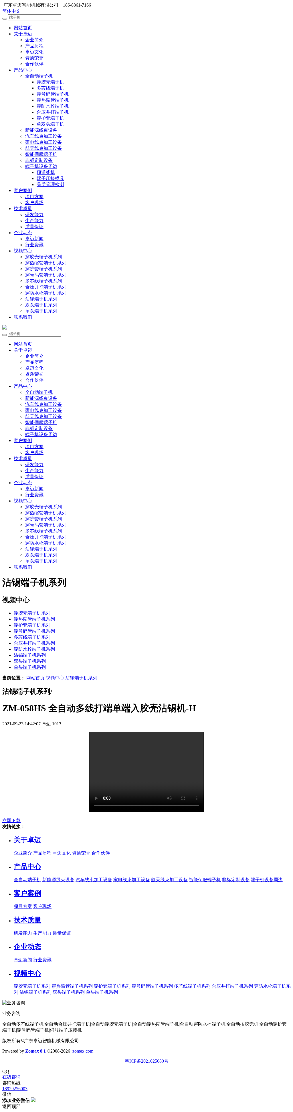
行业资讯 (34, 244)
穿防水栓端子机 (53, 106)
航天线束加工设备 (43, 148)
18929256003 (14, 1088)
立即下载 (11, 820)
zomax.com (82, 1051)
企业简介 (34, 39)
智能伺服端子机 (41, 154)
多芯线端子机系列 (43, 280)
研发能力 (34, 214)
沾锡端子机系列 (41, 299)
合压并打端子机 (53, 112)
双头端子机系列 (41, 305)
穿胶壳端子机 (50, 82)
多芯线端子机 (50, 88)
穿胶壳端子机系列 (43, 256)
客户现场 (34, 202)
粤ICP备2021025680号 (147, 1061)
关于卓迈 (23, 33)
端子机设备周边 (41, 166)
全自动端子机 (39, 75)
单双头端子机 (50, 124)
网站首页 (23, 27)
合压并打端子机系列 (45, 286)
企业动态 (23, 232)
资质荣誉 (34, 57)
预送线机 (46, 172)
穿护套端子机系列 (43, 268)
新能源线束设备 (41, 130)
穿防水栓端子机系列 (45, 292)
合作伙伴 (34, 63)
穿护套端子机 (50, 118)
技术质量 (23, 208)
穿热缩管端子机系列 (45, 262)
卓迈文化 (34, 51)
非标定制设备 (39, 160)
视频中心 (23, 250)
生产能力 (34, 220)
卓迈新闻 (34, 238)
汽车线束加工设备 (43, 136)
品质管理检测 (50, 184)
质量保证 (34, 226)
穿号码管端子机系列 (45, 274)
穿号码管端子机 (53, 94)
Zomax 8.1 (35, 1051)
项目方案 (34, 196)
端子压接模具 (50, 178)
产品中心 (23, 69)
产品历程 (34, 45)
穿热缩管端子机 (53, 100)
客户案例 (23, 190)
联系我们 (23, 317)
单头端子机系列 (41, 311)
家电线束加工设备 (43, 142)
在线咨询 (11, 1076)
